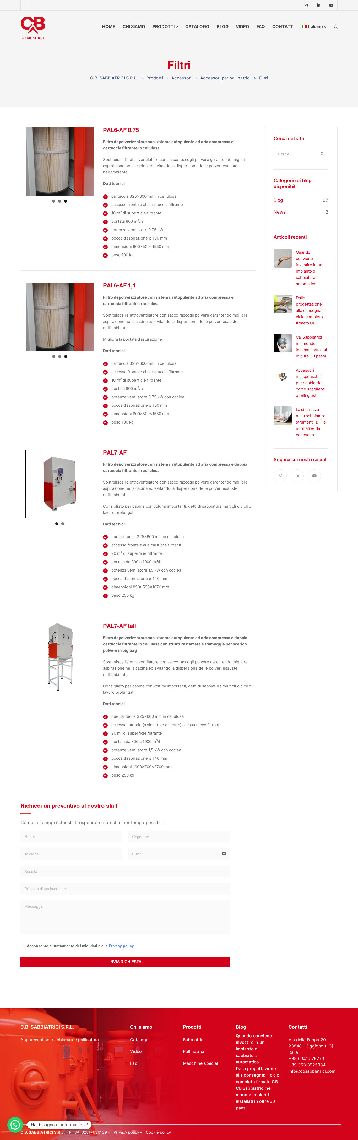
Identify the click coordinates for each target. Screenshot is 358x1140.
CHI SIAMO (134, 26)
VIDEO (242, 26)
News (280, 212)
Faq (133, 1063)
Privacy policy (121, 946)
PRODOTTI (164, 26)
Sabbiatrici (194, 1039)
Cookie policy (158, 1132)
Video (136, 1051)
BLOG (223, 26)
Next (102, 161)
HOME (108, 26)
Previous (17, 161)
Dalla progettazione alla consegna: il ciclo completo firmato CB (258, 1075)
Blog (278, 200)
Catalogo (139, 1039)
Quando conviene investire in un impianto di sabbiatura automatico (254, 1049)
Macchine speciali (201, 1063)
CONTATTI (283, 26)
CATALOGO (197, 26)
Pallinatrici (193, 1051)
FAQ (261, 26)
